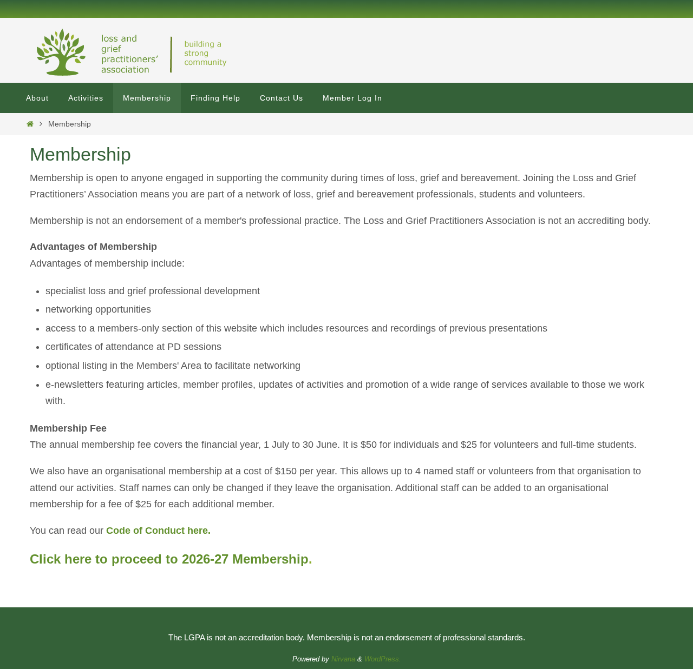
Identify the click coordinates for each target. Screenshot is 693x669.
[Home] (29, 124)
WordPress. (382, 659)
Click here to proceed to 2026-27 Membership (169, 559)
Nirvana (343, 659)
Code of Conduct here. (158, 530)
